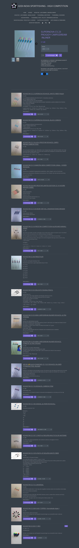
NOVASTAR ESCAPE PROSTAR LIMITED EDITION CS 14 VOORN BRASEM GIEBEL (44, 186)
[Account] (42, 23)
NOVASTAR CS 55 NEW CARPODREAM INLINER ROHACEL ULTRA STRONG (44, 316)
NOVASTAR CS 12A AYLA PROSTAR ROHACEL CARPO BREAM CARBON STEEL (40, 143)
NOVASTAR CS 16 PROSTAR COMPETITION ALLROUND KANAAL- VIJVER (44, 227)
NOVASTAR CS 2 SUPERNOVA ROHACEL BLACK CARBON (42, 120)
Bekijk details (26, 111)
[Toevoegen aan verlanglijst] (60, 55)
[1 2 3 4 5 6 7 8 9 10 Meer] (43, 55)
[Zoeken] (46, 23)
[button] (13, 60)
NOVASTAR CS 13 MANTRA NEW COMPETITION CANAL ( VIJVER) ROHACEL (45, 166)
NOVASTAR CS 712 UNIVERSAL (33, 485)
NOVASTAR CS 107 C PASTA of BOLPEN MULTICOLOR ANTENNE (45, 435)
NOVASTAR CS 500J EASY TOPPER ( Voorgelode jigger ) (41, 508)
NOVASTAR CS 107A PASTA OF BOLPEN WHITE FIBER (41, 453)
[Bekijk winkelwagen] (49, 23)
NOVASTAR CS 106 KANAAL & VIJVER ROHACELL (39, 404)
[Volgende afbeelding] (36, 44)
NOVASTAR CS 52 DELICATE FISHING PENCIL (38, 290)
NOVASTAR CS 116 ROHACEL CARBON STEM (38, 386)
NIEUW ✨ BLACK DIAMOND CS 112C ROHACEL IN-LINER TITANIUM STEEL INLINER (42, 365)
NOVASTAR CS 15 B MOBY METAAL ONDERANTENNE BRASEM (44, 209)
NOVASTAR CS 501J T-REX (31, 526)
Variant (43, 46)
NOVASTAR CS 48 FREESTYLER (33, 257)
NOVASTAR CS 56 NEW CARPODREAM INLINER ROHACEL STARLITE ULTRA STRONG (42, 342)
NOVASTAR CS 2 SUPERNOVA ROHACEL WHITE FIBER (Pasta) (43, 94)
